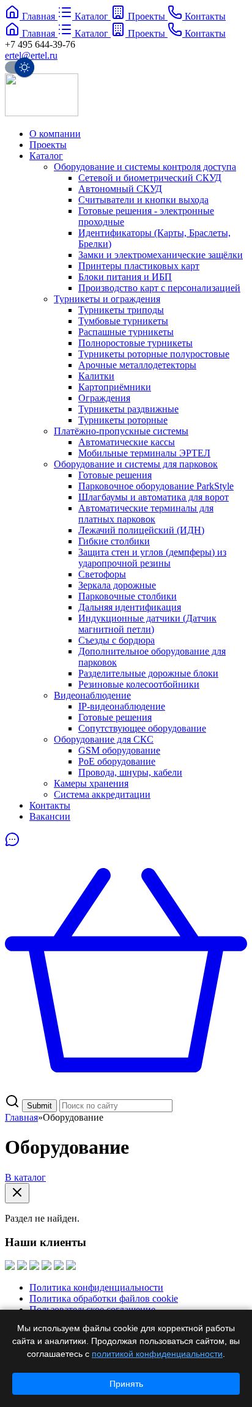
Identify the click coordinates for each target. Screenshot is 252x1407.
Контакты (49, 805)
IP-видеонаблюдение (121, 706)
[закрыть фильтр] (17, 1193)
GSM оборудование (119, 750)
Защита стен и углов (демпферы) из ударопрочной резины (152, 557)
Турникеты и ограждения (107, 299)
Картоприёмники (114, 387)
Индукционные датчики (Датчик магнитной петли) (147, 623)
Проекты (48, 144)
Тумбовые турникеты (123, 321)
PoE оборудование (116, 761)
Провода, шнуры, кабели (130, 772)
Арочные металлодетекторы (137, 365)
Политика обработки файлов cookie (103, 1298)
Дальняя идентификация (129, 607)
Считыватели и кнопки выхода (143, 200)
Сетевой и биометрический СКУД (149, 178)
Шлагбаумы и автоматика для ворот (153, 497)
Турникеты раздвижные (128, 409)
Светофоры (102, 574)
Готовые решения (115, 475)
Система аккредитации (102, 794)
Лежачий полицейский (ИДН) (141, 530)
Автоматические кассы (126, 442)
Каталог (46, 155)
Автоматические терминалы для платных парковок (145, 513)
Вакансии (49, 816)
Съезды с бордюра (116, 640)
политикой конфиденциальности (157, 1354)
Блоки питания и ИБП (125, 277)
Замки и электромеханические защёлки (160, 255)
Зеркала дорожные (117, 585)
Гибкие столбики (114, 541)
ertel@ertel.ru (31, 55)
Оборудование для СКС (104, 739)
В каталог (25, 1177)
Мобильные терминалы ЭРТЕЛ (144, 453)
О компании (55, 133)
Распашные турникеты (126, 332)
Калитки (96, 376)
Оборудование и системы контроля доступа (145, 166)
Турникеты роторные (123, 420)
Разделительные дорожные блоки (148, 673)
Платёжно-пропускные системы (121, 431)
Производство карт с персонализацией (159, 288)
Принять (126, 1384)
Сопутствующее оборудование (142, 728)
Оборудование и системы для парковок (136, 464)
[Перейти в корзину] (126, 1088)
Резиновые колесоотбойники (138, 684)
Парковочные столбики (127, 596)
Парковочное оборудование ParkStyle (156, 486)
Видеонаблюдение (92, 695)
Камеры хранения (91, 783)
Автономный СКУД (120, 189)
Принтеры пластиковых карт (138, 266)
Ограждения (104, 398)
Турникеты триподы (121, 310)
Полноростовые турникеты (135, 343)
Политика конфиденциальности (96, 1287)
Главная (21, 1117)
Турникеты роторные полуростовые (153, 354)
